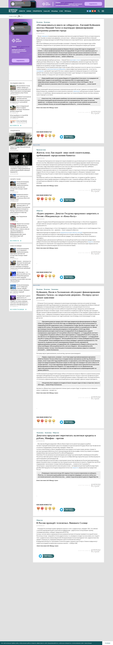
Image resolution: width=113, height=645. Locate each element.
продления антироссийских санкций (71, 232)
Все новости (14, 125)
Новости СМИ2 (36, 145)
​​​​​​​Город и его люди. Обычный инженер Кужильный (20, 147)
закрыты (90, 242)
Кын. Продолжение (22, 216)
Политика (39, 22)
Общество (39, 210)
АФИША (28, 11)
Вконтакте (88, 11)
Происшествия (41, 150)
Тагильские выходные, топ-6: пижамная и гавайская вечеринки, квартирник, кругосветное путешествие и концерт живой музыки (19, 253)
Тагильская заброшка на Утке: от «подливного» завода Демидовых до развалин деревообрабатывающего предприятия (20, 169)
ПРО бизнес (68, 11)
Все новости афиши (17, 309)
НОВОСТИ (22, 11)
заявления (76, 91)
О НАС (61, 11)
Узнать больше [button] (88, 643)
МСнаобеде (54, 11)
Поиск (99, 11)
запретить (75, 468)
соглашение (40, 71)
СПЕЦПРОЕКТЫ (37, 11)
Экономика (54, 289)
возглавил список (75, 60)
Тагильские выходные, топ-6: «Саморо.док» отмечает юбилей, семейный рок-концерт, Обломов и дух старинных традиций (20, 288)
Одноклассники (92, 11)
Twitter (90, 11)
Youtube (95, 11)
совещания (44, 36)
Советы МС (47, 11)
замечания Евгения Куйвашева (56, 69)
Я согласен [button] (107, 643)
